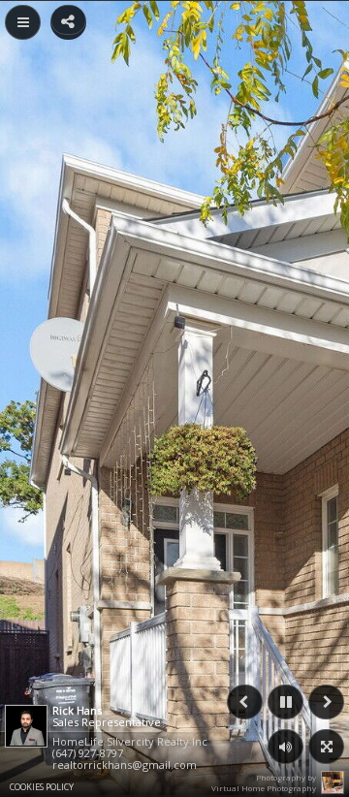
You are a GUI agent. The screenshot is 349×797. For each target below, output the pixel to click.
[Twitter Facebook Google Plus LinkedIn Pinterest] (68, 20)
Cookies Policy (42, 787)
